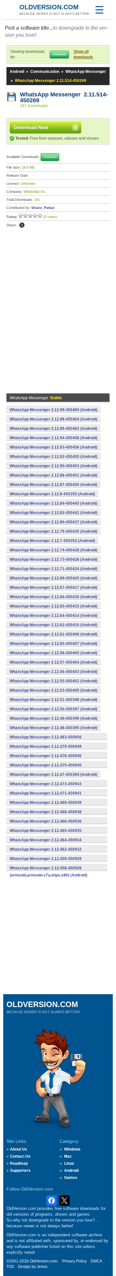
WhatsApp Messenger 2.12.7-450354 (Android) (52, 541)
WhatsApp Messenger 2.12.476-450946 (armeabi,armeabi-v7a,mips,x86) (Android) (48, 759)
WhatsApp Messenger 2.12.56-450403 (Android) (53, 671)
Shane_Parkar (42, 208)
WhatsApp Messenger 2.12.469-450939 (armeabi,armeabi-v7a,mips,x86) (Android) (48, 806)
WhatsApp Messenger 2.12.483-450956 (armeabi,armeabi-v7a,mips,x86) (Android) (48, 741)
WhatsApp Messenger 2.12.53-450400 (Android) (53, 690)
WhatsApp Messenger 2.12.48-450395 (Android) (53, 728)
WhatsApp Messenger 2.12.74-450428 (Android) (53, 550)
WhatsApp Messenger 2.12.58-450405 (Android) (53, 653)
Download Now (31, 127)
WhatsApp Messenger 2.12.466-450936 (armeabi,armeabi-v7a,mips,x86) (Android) (48, 825)
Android (17, 71)
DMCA (96, 1261)
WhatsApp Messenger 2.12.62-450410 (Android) (53, 625)
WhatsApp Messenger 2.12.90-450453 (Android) (53, 466)
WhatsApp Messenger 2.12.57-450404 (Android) (53, 662)
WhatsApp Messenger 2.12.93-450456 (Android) (53, 447)
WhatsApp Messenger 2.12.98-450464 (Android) (53, 419)
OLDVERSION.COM (49, 7)
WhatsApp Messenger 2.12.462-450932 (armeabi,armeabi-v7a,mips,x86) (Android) (48, 853)
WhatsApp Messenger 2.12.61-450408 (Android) (53, 634)
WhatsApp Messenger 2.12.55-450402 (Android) (53, 681)
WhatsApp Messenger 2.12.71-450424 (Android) (53, 569)
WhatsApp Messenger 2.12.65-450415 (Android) (53, 606)
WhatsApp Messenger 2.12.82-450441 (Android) (53, 512)
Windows (72, 1149)
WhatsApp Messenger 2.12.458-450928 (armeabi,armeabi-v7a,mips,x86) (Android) (48, 871)
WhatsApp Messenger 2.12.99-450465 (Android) (53, 410)
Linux (69, 1163)
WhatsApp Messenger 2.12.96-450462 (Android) (53, 428)
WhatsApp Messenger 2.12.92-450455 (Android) (53, 456)
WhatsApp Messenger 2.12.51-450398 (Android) (53, 699)
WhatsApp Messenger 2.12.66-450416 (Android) (53, 597)
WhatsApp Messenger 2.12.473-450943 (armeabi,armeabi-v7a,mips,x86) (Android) (48, 787)
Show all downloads (83, 54)
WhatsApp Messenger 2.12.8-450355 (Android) (52, 494)
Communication (44, 71)
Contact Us (20, 1156)
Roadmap (19, 1163)
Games (70, 1177)
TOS (10, 1266)
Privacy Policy (74, 1261)
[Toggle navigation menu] (99, 10)
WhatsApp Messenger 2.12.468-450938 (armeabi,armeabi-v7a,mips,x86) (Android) (48, 815)
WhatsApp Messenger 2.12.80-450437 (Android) (53, 522)
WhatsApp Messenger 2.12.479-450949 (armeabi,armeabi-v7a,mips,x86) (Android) (48, 750)
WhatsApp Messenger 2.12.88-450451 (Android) (53, 475)
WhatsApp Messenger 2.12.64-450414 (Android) (53, 615)
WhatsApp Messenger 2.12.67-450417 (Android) (53, 587)
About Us (18, 1149)
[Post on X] (21, 225)
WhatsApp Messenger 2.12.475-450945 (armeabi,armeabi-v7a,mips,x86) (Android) (48, 769)
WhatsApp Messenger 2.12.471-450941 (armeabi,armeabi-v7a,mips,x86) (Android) (48, 797)
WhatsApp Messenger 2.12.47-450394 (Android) (53, 774)
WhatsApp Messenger (85, 71)
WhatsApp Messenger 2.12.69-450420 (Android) (53, 578)
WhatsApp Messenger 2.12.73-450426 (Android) (53, 559)
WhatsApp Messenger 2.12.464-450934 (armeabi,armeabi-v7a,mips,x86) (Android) (48, 843)
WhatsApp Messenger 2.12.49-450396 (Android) (53, 718)
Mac (68, 1156)
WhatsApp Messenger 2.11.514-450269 (64, 97)
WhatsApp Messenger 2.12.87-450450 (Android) (53, 484)
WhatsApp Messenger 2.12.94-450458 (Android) (53, 438)
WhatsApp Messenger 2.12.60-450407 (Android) (53, 643)
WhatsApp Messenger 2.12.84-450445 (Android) (53, 503)
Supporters (20, 1170)
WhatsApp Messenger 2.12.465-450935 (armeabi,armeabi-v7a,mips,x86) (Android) (48, 834)
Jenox (42, 1266)
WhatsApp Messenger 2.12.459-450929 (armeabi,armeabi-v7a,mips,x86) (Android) (48, 862)
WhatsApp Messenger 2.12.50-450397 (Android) (53, 709)
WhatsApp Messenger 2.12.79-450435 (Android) (53, 531)
